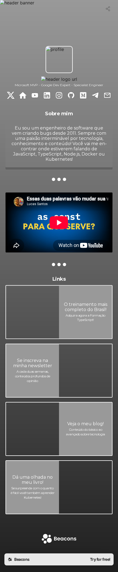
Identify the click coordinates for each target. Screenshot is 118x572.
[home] (59, 539)
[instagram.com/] (59, 95)
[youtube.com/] (35, 95)
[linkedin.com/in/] (47, 95)
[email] (107, 95)
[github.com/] (71, 95)
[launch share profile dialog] (108, 8)
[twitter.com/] (11, 95)
